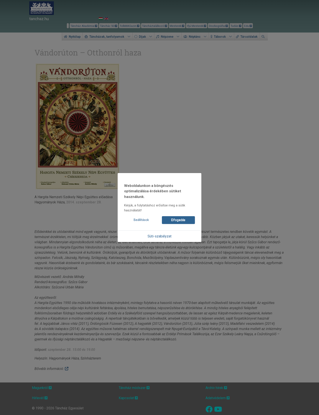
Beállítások (141, 220)
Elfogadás (178, 220)
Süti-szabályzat (159, 236)
